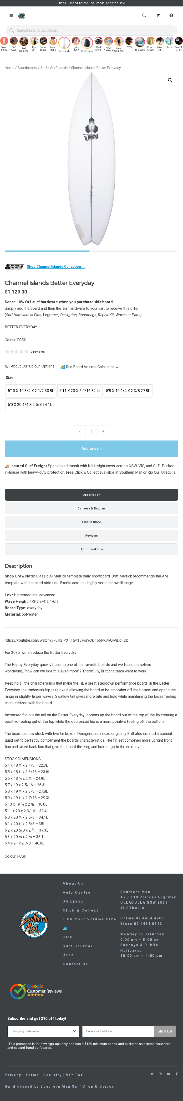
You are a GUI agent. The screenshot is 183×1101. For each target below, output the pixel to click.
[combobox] (41, 1031)
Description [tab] (91, 495)
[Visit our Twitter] (152, 1073)
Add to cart (91, 448)
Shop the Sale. (116, 3)
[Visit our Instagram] (160, 1073)
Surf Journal (77, 946)
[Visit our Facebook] (176, 1073)
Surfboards (59, 68)
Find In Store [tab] (91, 522)
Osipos (107, 1086)
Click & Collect (81, 910)
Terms (32, 1075)
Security (52, 1075)
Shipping (73, 901)
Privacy (13, 1075)
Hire (68, 937)
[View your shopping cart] (158, 16)
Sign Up (165, 1031)
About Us (73, 883)
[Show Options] (74, 1031)
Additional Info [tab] (92, 549)
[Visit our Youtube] (168, 1073)
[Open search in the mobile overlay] (144, 15)
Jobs (68, 955)
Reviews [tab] (91, 535)
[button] (170, 80)
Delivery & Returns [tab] (91, 508)
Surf (44, 68)
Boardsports (27, 68)
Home (9, 68)
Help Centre (77, 892)
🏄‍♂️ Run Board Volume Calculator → (89, 367)
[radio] (31, 391)
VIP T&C (75, 1075)
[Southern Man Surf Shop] (21, 16)
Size (10, 377)
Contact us (75, 964)
